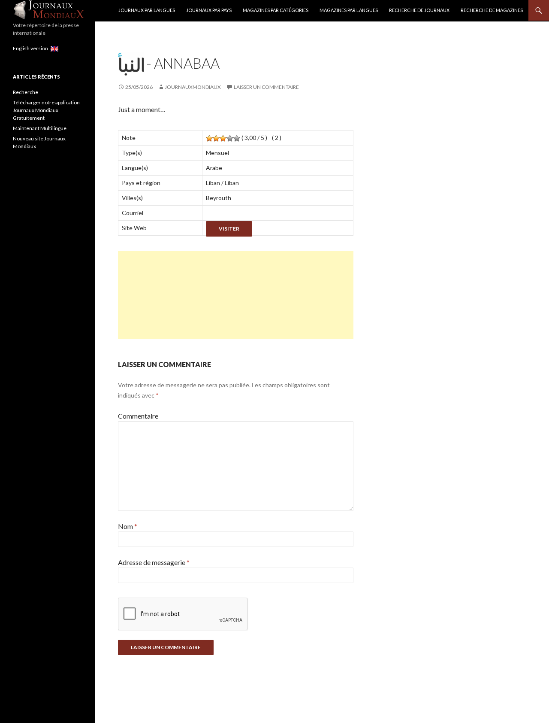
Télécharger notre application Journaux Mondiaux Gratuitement (46, 110)
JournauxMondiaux (193, 87)
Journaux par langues (146, 10)
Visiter (229, 228)
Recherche (25, 92)
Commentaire (138, 416)
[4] (229, 138)
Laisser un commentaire (266, 87)
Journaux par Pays (209, 10)
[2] (216, 138)
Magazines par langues (349, 10)
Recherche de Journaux (419, 10)
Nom (127, 526)
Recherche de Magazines (492, 10)
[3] (223, 138)
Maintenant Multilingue (39, 128)
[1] (209, 138)
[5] (236, 138)
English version (32, 48)
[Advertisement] (235, 295)
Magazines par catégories (275, 10)
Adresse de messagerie (154, 562)
